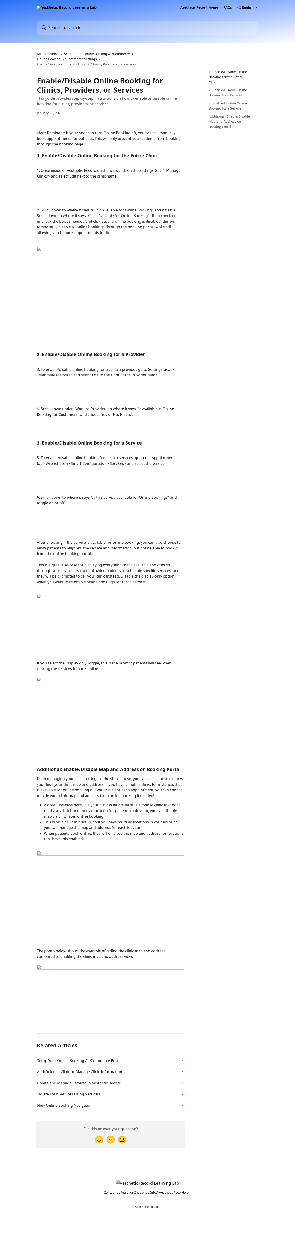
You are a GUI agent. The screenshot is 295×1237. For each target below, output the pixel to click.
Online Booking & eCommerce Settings (67, 59)
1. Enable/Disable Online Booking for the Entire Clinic (228, 77)
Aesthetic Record (148, 1206)
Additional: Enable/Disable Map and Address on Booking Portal (229, 121)
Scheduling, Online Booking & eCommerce (97, 54)
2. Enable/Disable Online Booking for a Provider (228, 92)
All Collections (48, 54)
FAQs (228, 7)
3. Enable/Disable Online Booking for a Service (228, 105)
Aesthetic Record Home (199, 7)
